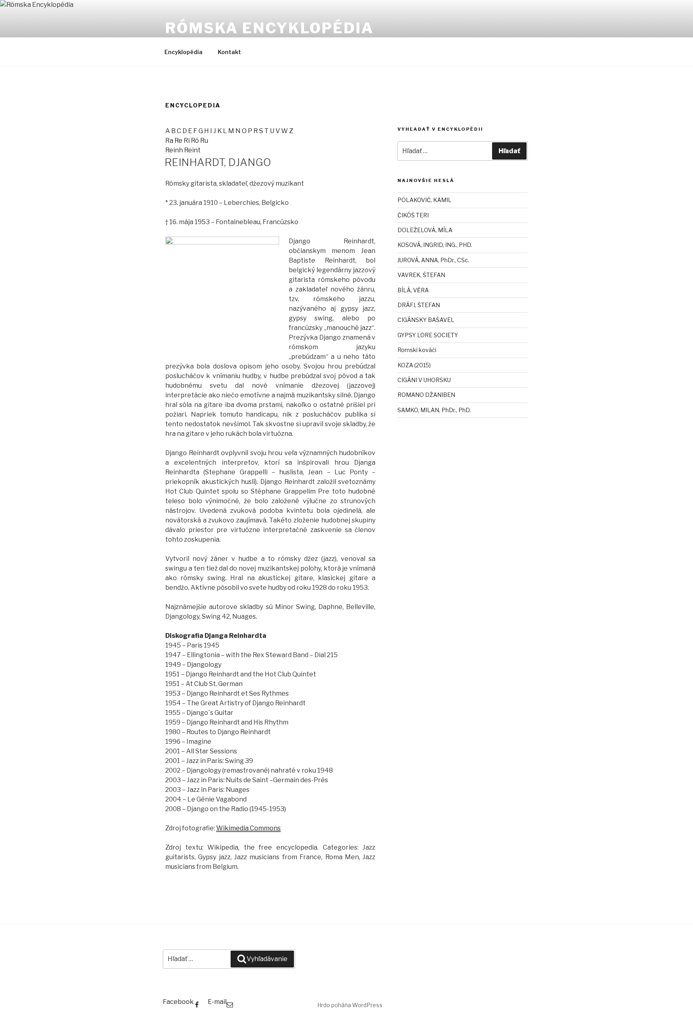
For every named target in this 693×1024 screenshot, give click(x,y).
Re (179, 140)
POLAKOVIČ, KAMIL (424, 199)
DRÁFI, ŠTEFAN (418, 305)
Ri (187, 140)
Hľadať (509, 151)
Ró (195, 140)
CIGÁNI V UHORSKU (424, 379)
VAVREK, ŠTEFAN (421, 274)
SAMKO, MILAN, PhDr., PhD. (434, 410)
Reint (192, 150)
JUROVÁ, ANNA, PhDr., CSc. (433, 260)
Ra (169, 140)
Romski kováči (416, 349)
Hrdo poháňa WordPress (350, 1005)
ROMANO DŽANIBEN (426, 394)
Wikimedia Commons (248, 828)
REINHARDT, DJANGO (217, 162)
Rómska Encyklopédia (269, 28)
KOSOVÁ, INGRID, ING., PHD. (434, 244)
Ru (204, 140)
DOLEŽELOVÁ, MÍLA (424, 230)
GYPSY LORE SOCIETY (427, 335)
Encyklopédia (183, 52)
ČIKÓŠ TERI (413, 215)
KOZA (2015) (414, 365)
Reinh (174, 150)
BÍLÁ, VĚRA (413, 290)
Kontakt (229, 52)
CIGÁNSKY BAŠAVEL (425, 319)
